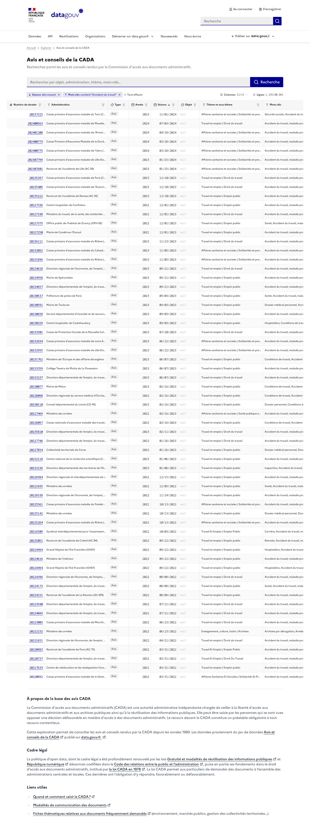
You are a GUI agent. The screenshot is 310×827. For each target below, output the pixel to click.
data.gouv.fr (91, 737)
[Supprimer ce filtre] (119, 95)
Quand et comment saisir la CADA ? (62, 796)
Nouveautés (169, 36)
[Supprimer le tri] (59, 95)
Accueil (31, 48)
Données (34, 36)
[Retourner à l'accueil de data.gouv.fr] (67, 14)
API (50, 36)
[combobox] (241, 21)
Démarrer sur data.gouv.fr (130, 36)
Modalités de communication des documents (69, 805)
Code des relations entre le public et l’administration (156, 764)
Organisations (95, 36)
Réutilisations (68, 36)
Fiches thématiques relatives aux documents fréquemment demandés (90, 813)
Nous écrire (192, 36)
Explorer (46, 48)
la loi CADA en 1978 (125, 769)
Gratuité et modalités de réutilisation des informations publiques (219, 759)
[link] (240, 9)
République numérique (45, 764)
